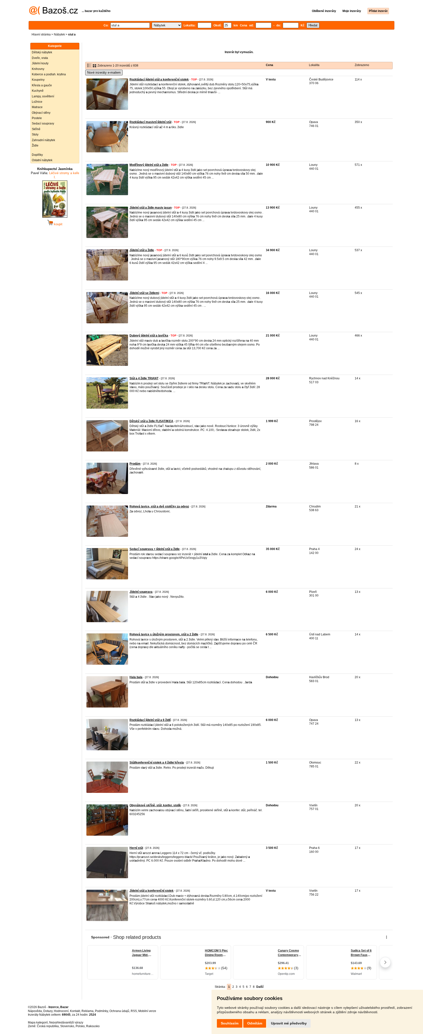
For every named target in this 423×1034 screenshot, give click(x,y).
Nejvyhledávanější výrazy (66, 1022)
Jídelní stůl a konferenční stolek (151, 890)
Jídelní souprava (141, 592)
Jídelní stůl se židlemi (144, 293)
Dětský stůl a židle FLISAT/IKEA (151, 421)
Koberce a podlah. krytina (49, 74)
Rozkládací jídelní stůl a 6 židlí (150, 720)
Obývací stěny (41, 112)
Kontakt (75, 1011)
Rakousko (93, 1026)
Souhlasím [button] (229, 1023)
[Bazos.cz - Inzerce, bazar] (53, 13)
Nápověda (35, 1011)
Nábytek (59, 34)
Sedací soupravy (43, 123)
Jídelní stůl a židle (141, 250)
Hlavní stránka (41, 34)
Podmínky (101, 1011)
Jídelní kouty (40, 63)
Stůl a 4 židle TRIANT (143, 378)
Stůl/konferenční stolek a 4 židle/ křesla (156, 762)
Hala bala (135, 677)
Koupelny (38, 79)
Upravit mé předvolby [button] (289, 1023)
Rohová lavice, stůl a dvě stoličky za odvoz (159, 506)
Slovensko (67, 1026)
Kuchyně (38, 90)
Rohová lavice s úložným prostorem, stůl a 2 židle (163, 634)
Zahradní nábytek (43, 140)
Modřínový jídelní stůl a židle (148, 165)
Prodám (135, 463)
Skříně (36, 129)
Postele (37, 118)
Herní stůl (136, 848)
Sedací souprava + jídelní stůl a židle (154, 549)
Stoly (35, 134)
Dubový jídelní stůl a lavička (148, 335)
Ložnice (37, 101)
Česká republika (48, 1026)
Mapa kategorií (38, 1022)
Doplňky (37, 155)
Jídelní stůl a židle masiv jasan (150, 207)
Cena (269, 65)
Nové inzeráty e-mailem (104, 72)
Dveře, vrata (40, 58)
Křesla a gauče (42, 85)
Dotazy (47, 1011)
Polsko (80, 1026)
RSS (134, 1011)
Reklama (88, 1011)
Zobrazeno (362, 65)
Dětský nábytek (42, 52)
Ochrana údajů (119, 1011)
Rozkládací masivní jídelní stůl (150, 122)
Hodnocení (61, 1011)
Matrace (37, 107)
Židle (35, 145)
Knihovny (38, 69)
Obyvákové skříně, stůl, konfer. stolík (155, 805)
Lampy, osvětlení (43, 96)
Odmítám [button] (254, 1023)
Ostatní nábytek (42, 160)
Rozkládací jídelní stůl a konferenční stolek (159, 79)
